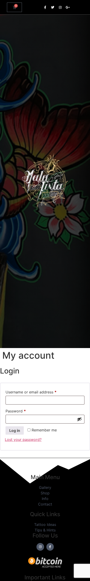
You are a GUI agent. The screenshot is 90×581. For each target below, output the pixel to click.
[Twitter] (52, 7)
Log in (14, 430)
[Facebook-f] (45, 7)
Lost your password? (23, 439)
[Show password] (79, 419)
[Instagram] (60, 7)
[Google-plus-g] (68, 7)
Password (23, 410)
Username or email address (39, 391)
